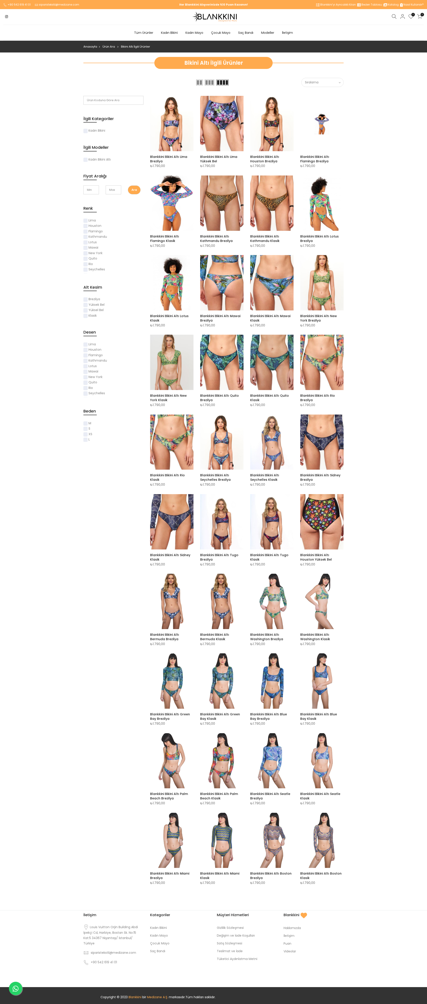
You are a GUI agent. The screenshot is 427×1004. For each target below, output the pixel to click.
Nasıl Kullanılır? (413, 4)
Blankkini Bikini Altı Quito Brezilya (219, 397)
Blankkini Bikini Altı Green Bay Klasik (220, 716)
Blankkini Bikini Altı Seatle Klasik (320, 796)
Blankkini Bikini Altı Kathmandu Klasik (265, 238)
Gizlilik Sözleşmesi (230, 928)
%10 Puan (227, 4)
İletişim (287, 32)
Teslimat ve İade (230, 951)
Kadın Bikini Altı (100, 159)
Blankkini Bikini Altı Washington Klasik (315, 636)
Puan (287, 943)
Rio (91, 264)
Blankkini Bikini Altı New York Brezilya (318, 318)
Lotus (93, 242)
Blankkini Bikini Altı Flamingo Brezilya (314, 159)
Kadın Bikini (169, 32)
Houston (95, 225)
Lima (92, 220)
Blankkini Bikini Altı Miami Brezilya (169, 875)
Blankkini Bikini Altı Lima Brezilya (168, 159)
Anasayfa (90, 46)
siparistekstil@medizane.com (59, 4)
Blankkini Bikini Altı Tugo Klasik (269, 557)
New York (96, 253)
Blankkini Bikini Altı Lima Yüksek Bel (218, 159)
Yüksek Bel (97, 304)
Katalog (393, 4)
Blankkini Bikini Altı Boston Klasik (321, 875)
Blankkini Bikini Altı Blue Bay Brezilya (268, 716)
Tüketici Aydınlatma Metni (237, 959)
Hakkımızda (292, 928)
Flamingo (96, 231)
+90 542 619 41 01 (19, 4)
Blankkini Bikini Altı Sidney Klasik (170, 557)
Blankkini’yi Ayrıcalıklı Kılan (338, 4)
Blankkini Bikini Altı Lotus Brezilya (319, 238)
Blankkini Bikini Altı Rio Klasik (167, 477)
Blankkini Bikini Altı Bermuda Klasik (214, 636)
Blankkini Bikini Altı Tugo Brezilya (219, 557)
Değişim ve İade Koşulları (236, 935)
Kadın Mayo (194, 32)
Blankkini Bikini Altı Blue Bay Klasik (318, 716)
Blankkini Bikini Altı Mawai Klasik (270, 318)
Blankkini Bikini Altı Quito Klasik (269, 397)
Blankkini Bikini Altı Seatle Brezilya (270, 796)
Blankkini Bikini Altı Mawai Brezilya (220, 318)
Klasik (93, 315)
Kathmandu (98, 236)
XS (90, 434)
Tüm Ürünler (143, 32)
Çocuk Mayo (220, 32)
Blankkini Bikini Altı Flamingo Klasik (164, 238)
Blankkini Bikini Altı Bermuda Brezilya (164, 636)
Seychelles (97, 269)
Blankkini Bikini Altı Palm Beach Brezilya (169, 796)
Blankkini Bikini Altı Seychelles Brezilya (215, 477)
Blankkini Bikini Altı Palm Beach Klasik (219, 796)
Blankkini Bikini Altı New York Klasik (168, 397)
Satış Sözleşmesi (229, 943)
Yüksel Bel (96, 310)
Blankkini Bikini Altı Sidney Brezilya (320, 477)
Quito (93, 258)
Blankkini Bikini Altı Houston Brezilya (264, 159)
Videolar (290, 951)
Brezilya (94, 299)
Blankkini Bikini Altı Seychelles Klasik (264, 477)
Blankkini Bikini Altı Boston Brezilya (271, 875)
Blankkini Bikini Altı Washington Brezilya (266, 636)
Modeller (267, 32)
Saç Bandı (245, 32)
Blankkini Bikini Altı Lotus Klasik (169, 318)
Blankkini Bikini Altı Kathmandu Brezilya (216, 238)
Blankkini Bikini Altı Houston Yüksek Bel (316, 557)
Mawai (93, 247)
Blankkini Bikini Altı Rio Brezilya (317, 397)
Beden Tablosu (371, 4)
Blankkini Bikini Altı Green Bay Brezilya (170, 716)
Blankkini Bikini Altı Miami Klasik (219, 875)
